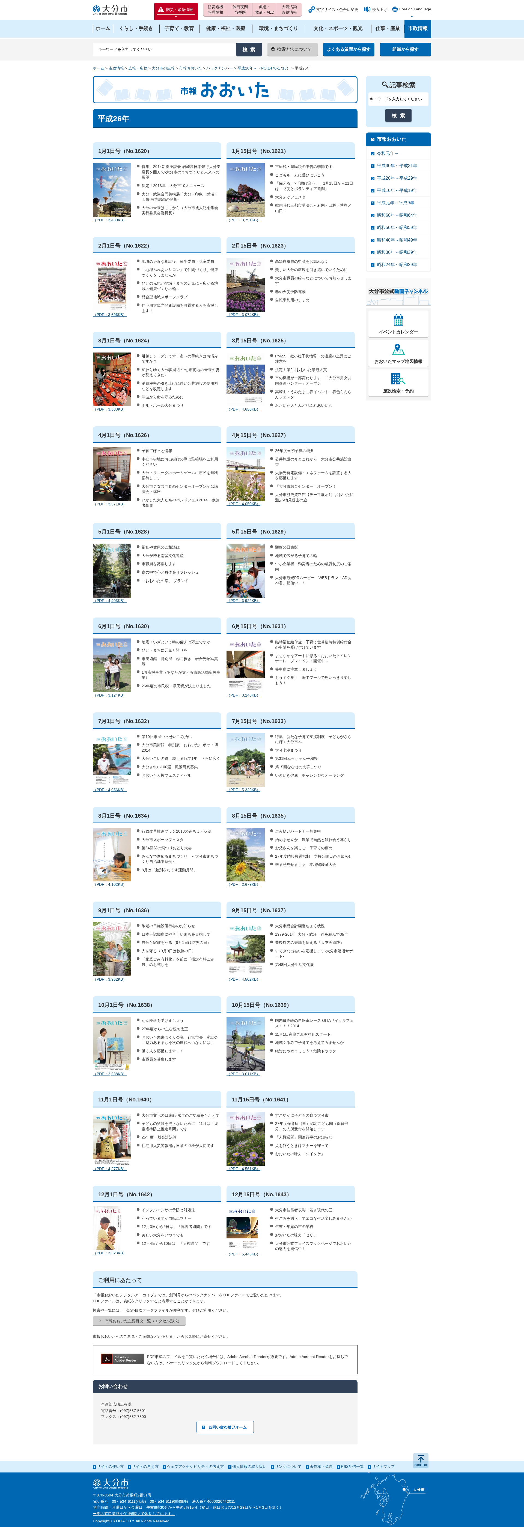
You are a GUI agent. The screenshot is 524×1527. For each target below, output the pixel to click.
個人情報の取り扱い (249, 1466)
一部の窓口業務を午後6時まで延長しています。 (134, 1513)
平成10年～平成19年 (397, 190)
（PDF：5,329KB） (243, 790)
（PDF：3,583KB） (110, 409)
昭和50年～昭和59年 (397, 227)
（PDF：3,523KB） (110, 1253)
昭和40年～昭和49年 (397, 240)
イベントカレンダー (398, 332)
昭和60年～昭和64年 (397, 215)
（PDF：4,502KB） (243, 979)
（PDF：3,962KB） (110, 979)
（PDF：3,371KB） (110, 504)
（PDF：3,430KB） (110, 220)
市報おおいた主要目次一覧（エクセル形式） (143, 1321)
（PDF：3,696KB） (110, 314)
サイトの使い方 (110, 1466)
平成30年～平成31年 (397, 165)
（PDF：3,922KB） (243, 600)
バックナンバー (219, 68)
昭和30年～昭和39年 (397, 252)
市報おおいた (190, 68)
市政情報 (116, 68)
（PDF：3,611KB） (243, 1074)
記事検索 (402, 85)
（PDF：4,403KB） (110, 600)
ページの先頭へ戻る (420, 1460)
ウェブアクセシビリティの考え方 (195, 1466)
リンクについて (288, 1466)
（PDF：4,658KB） (243, 409)
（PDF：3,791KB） (243, 220)
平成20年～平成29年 (397, 178)
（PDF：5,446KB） (243, 1254)
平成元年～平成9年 (395, 202)
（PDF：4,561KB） (243, 1169)
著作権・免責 (321, 1466)
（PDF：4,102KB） (110, 884)
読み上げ (379, 9)
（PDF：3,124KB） (110, 695)
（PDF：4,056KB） (110, 790)
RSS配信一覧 (352, 1466)
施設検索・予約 (398, 390)
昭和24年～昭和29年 (397, 264)
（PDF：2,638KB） (110, 1074)
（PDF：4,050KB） (243, 504)
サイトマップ (383, 1466)
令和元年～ (388, 153)
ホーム (98, 68)
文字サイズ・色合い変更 (337, 9)
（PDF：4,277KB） (110, 1169)
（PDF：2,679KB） (243, 884)
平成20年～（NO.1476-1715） (263, 68)
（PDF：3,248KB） (243, 695)
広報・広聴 (137, 68)
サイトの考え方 (145, 1466)
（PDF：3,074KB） (243, 314)
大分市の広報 (163, 68)
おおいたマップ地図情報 (398, 361)
